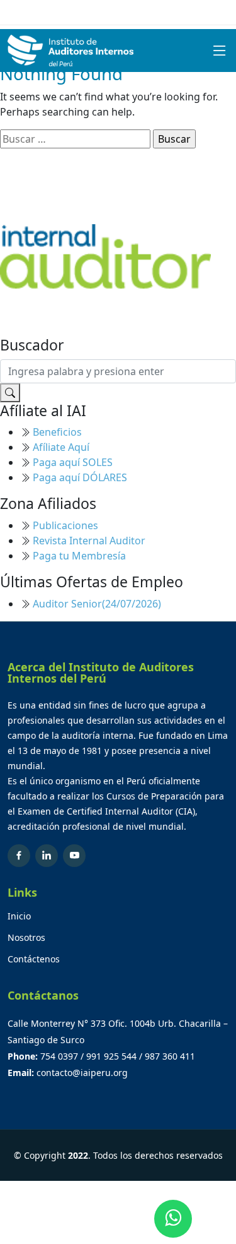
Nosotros (26, 937)
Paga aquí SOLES (73, 462)
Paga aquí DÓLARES (80, 477)
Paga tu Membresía (79, 556)
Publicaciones (65, 525)
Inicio (19, 916)
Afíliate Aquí (61, 447)
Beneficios (57, 432)
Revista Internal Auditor (89, 540)
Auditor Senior (97, 604)
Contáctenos (34, 959)
